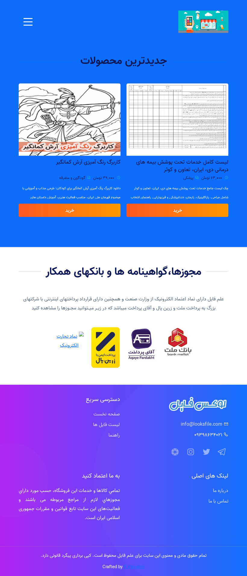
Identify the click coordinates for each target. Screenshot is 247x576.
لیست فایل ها (106, 424)
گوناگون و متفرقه (72, 177)
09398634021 (208, 435)
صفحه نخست (106, 414)
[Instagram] (190, 452)
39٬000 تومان (104, 177)
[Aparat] (175, 452)
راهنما (114, 435)
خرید (177, 210)
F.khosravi (134, 567)
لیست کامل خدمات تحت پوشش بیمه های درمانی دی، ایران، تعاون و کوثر (182, 165)
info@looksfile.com (201, 424)
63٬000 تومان (212, 177)
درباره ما (220, 490)
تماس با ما (218, 501)
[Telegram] (222, 452)
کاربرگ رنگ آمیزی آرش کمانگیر (88, 161)
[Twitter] (206, 452)
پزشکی (188, 177)
